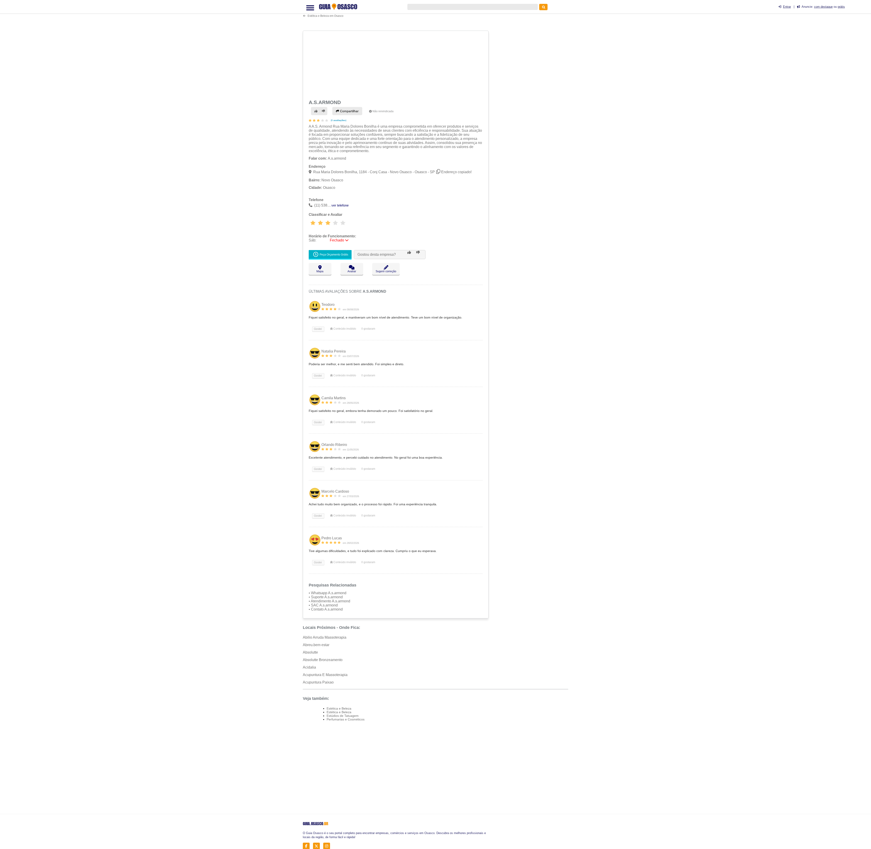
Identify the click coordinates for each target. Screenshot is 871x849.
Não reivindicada (383, 111)
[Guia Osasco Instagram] (328, 846)
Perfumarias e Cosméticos (346, 719)
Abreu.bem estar (316, 645)
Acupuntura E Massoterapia (325, 675)
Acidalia (309, 667)
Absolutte (310, 652)
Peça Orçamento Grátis (333, 254)
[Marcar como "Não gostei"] (323, 111)
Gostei (317, 329)
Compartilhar (349, 111)
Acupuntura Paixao (318, 682)
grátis (841, 6)
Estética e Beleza (339, 708)
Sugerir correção (386, 271)
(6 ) (338, 120)
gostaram (368, 328)
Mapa (319, 271)
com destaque (823, 6)
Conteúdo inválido (344, 328)
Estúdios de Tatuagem (343, 716)
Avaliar (351, 271)
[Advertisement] (396, 64)
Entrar (787, 6)
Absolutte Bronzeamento (323, 660)
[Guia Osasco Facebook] (307, 846)
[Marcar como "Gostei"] (316, 111)
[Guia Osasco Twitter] (317, 846)
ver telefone (340, 205)
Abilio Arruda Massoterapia (324, 637)
